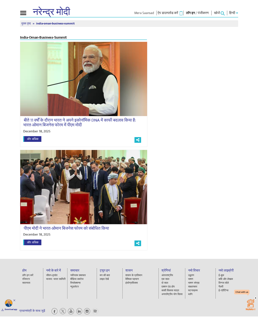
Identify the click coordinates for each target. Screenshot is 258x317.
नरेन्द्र (51, 12)
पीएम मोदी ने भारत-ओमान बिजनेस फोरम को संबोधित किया (66, 228)
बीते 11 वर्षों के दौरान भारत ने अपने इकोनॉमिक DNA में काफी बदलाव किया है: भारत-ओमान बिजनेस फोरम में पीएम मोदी (79, 123)
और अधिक (33, 139)
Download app (11, 309)
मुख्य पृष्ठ (26, 23)
